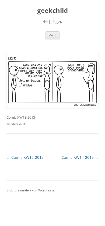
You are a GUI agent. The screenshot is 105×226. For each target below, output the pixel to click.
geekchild (52, 10)
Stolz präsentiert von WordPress (30, 190)
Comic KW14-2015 (80, 157)
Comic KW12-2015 (25, 157)
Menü (52, 35)
